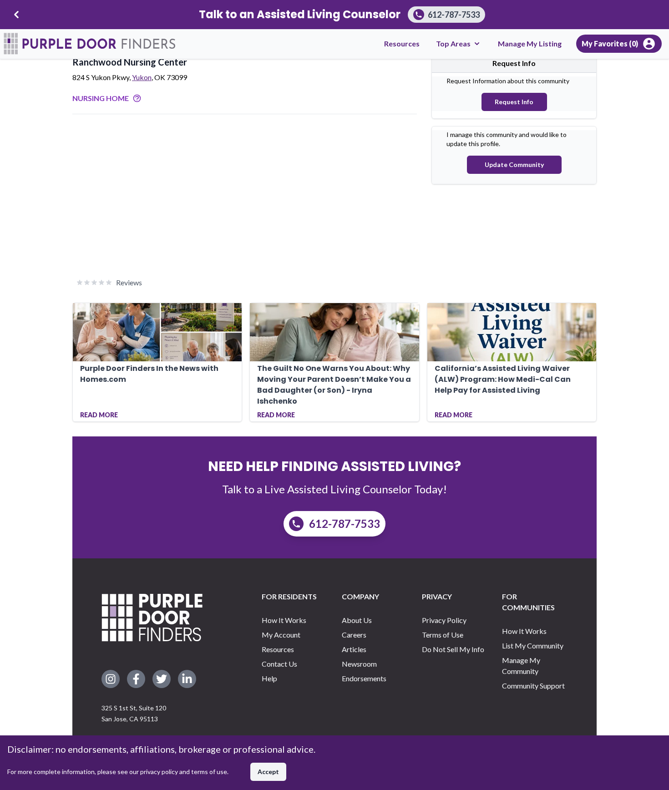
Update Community (514, 164)
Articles (354, 649)
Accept (268, 771)
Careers (354, 634)
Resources (402, 43)
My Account (281, 634)
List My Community (532, 645)
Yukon (142, 77)
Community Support (533, 685)
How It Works (284, 620)
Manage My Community (521, 665)
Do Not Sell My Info (453, 649)
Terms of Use (442, 634)
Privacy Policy (444, 620)
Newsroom (359, 663)
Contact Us (279, 663)
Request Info (514, 102)
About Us (357, 620)
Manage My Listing (530, 43)
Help (269, 678)
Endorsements (364, 678)
